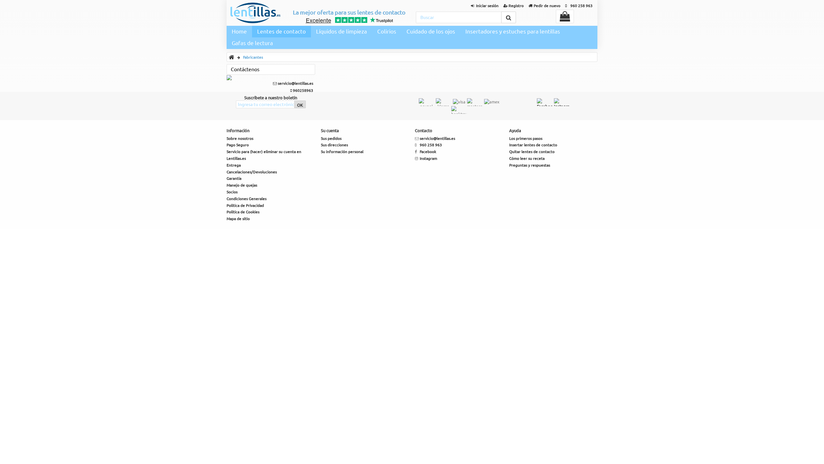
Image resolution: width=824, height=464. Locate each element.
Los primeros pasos (525, 138)
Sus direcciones (334, 145)
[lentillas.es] (255, 13)
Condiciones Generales (247, 199)
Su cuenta (330, 130)
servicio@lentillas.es (295, 83)
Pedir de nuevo (547, 6)
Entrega (234, 165)
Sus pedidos (331, 138)
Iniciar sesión (487, 6)
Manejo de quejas (242, 185)
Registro (516, 6)
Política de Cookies (243, 212)
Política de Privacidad (245, 205)
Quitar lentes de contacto (532, 152)
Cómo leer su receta (527, 158)
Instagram (428, 158)
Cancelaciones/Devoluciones (252, 172)
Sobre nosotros (240, 138)
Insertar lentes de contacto (533, 145)
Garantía (234, 178)
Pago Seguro (238, 145)
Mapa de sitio (238, 219)
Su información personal (342, 152)
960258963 (302, 90)
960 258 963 (581, 6)
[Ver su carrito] (565, 16)
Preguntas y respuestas (529, 165)
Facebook (428, 152)
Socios (232, 192)
